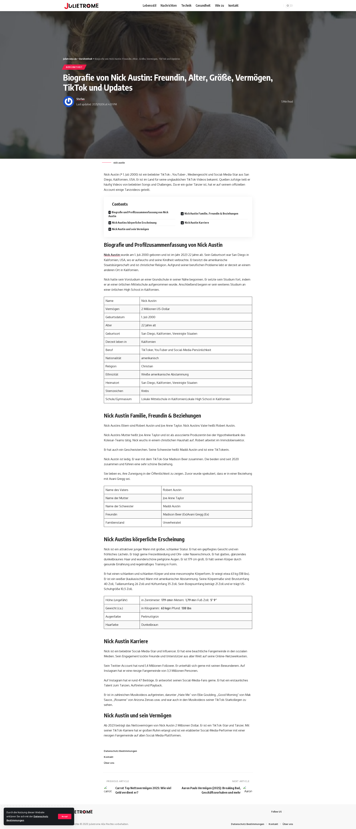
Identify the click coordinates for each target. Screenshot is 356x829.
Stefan (80, 98)
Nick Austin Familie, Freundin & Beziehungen (211, 213)
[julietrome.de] (81, 5)
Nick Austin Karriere (197, 222)
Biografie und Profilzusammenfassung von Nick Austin (138, 214)
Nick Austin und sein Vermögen (130, 229)
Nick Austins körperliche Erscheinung (134, 222)
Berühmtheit (74, 67)
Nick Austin (112, 255)
